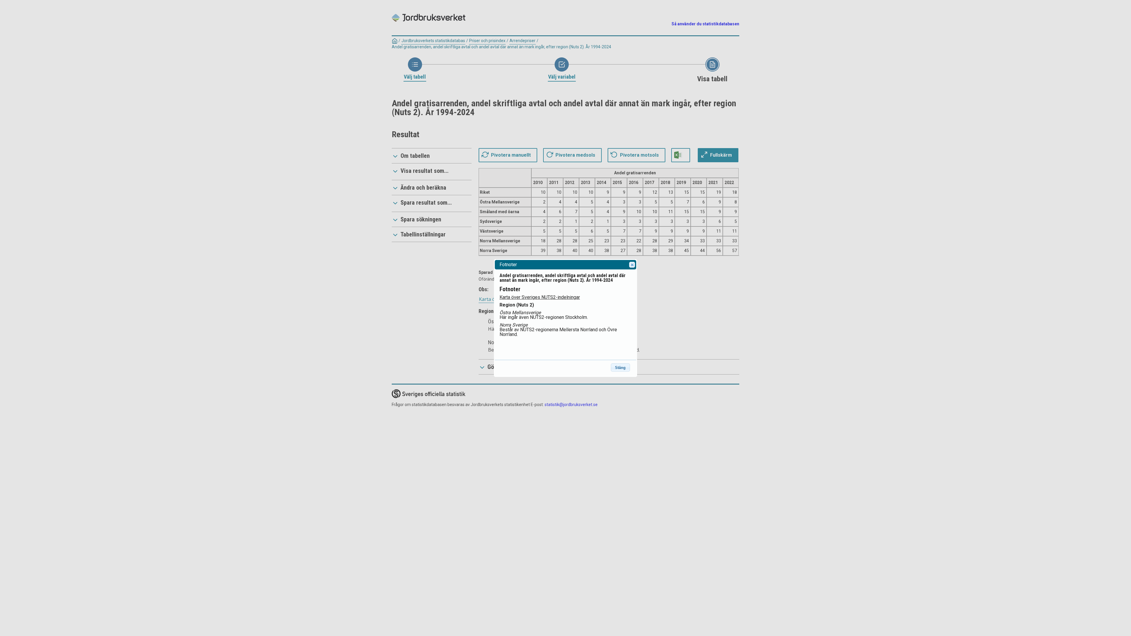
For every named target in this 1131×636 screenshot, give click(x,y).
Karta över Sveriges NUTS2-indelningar (540, 297)
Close (632, 265)
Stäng (620, 367)
